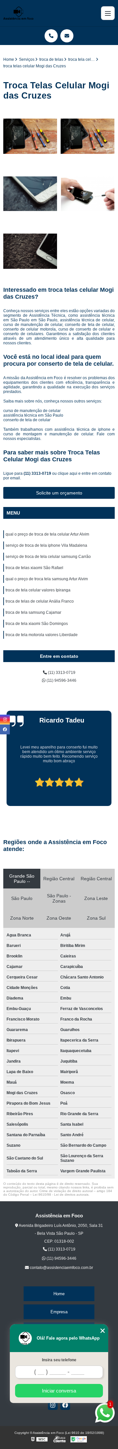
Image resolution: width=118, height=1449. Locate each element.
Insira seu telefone (59, 1360)
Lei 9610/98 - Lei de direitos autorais (60, 1194)
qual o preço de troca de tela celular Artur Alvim (47, 534)
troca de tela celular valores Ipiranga (38, 590)
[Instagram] (53, 1405)
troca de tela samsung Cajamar (33, 612)
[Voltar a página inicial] (18, 13)
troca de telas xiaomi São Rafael (34, 567)
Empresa (59, 1311)
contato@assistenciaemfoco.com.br (61, 1267)
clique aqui (67, 473)
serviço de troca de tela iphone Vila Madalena (46, 545)
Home (59, 1293)
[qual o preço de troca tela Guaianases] (30, 251)
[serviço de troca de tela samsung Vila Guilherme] (30, 194)
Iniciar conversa (59, 1390)
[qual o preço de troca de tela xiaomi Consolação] (88, 136)
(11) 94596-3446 (61, 680)
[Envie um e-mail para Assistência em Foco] (66, 35)
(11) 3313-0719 (38, 473)
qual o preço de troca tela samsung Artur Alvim (47, 579)
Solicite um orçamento (59, 492)
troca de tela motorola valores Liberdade (42, 634)
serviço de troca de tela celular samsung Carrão (48, 556)
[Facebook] (65, 1405)
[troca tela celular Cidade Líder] (30, 136)
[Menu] (108, 13)
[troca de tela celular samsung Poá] (88, 194)
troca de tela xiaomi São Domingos (37, 623)
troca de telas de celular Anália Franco (40, 601)
